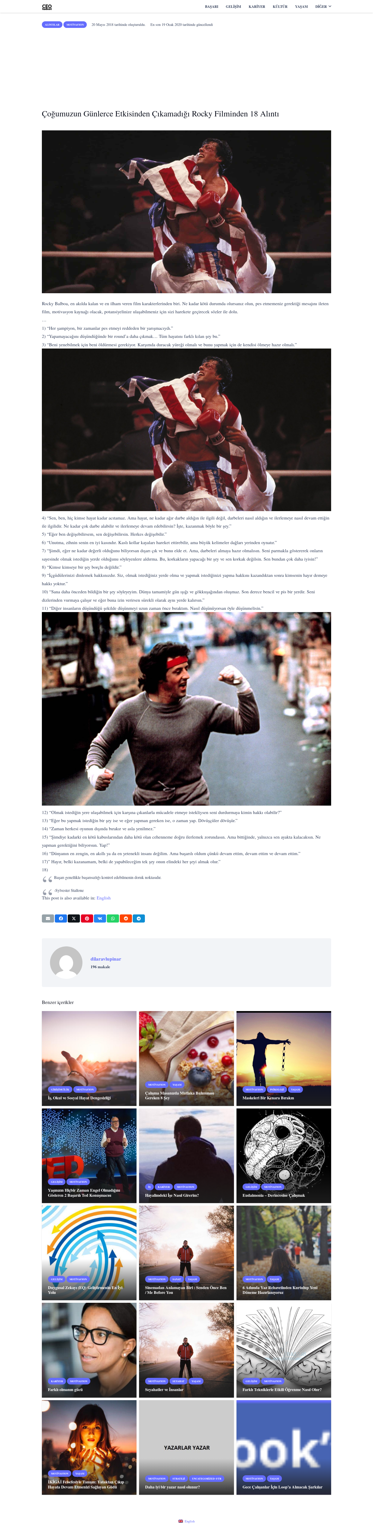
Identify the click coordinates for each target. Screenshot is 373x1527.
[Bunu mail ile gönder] (48, 918)
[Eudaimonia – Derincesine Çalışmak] (283, 1155)
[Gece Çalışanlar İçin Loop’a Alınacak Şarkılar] (283, 1447)
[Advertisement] (186, 66)
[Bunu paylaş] (61, 918)
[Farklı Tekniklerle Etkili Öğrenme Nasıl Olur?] (283, 1350)
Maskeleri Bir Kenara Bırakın (268, 1098)
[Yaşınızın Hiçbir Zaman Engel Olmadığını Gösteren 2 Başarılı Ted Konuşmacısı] (89, 1155)
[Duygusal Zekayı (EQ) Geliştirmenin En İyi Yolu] (89, 1253)
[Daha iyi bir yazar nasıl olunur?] (186, 1447)
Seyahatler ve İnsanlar (164, 1389)
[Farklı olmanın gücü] (89, 1350)
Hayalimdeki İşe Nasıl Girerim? (172, 1195)
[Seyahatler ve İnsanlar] (186, 1350)
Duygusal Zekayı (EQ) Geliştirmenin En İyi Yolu (85, 1290)
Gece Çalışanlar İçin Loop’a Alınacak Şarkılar (283, 1487)
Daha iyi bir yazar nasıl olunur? (172, 1487)
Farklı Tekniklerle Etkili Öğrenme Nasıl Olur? (282, 1389)
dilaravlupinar (106, 958)
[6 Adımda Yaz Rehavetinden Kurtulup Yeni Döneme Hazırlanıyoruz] (283, 1253)
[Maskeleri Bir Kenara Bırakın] (283, 1058)
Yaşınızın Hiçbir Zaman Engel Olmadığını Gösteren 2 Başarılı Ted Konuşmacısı (84, 1192)
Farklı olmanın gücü (65, 1389)
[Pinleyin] (87, 918)
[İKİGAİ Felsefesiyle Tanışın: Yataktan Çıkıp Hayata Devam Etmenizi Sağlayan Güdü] (89, 1447)
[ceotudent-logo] (47, 6)
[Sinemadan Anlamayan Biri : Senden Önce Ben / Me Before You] (186, 1253)
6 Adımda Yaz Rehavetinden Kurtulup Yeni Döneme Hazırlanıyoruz (280, 1290)
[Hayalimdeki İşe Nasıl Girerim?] (186, 1155)
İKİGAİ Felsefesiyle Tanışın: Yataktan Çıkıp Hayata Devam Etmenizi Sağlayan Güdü (86, 1484)
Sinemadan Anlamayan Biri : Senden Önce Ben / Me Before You (186, 1290)
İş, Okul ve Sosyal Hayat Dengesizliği (79, 1098)
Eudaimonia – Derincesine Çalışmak (274, 1195)
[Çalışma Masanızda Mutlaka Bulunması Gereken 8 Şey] (186, 1058)
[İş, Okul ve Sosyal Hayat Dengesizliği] (89, 1058)
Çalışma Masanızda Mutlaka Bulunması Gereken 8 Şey (179, 1095)
